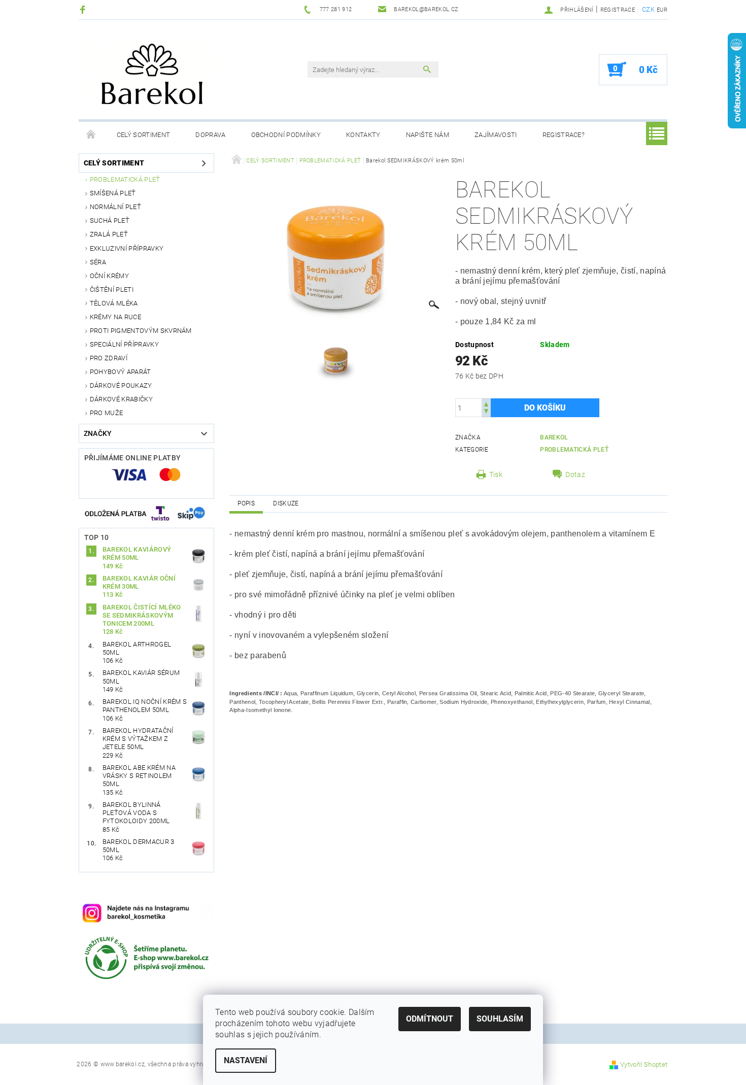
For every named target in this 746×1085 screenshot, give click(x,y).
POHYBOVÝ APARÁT (120, 372)
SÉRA (98, 262)
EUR (662, 10)
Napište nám (428, 135)
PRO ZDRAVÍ (108, 358)
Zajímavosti (495, 135)
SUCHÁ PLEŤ (109, 220)
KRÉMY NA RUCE (115, 317)
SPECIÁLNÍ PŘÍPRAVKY (124, 344)
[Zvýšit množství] (486, 403)
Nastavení (245, 1060)
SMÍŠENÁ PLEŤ (113, 193)
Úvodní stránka (91, 135)
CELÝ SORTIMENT (143, 135)
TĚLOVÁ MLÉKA (114, 303)
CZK (648, 9)
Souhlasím (500, 1019)
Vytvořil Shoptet (643, 1064)
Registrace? (563, 135)
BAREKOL (554, 437)
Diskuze (285, 503)
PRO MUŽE (106, 413)
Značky (98, 433)
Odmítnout (429, 1019)
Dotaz (575, 474)
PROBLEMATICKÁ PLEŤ (125, 179)
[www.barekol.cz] (178, 74)
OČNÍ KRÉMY (109, 276)
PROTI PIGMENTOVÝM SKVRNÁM (141, 330)
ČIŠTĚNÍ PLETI (111, 289)
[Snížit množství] (486, 412)
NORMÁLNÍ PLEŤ (115, 207)
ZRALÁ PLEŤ (109, 234)
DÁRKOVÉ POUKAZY (121, 385)
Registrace (617, 10)
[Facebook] (84, 9)
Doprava (210, 135)
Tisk (495, 474)
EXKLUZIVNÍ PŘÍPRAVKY (126, 248)
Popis (246, 503)
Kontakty (363, 135)
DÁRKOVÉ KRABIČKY (121, 399)
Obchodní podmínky (286, 135)
